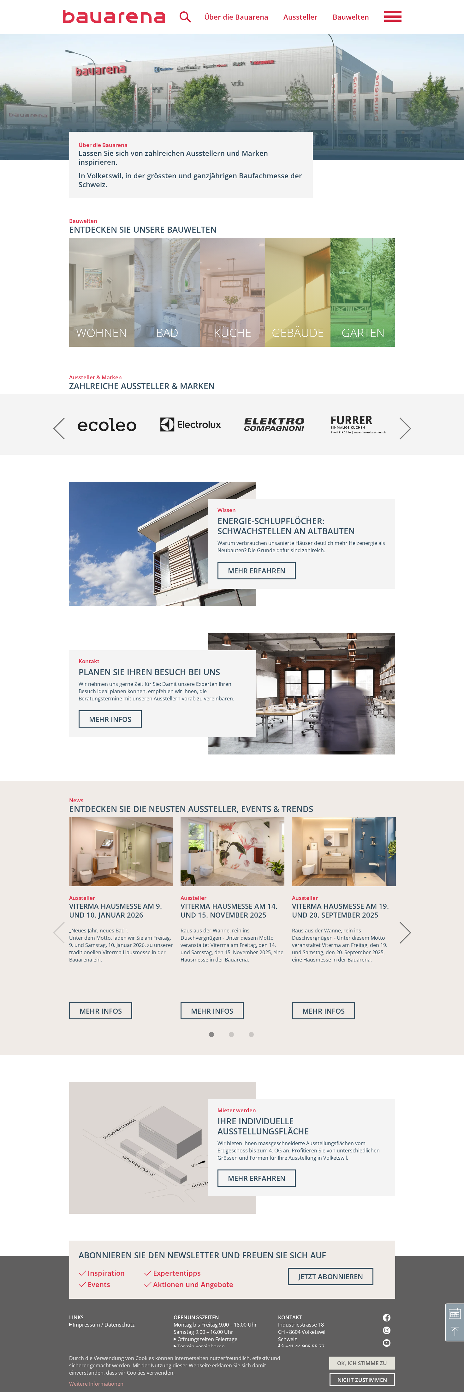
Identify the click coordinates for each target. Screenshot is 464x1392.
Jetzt (330, 1276)
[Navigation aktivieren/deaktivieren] (393, 16)
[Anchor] (65, 229)
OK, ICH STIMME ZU (362, 1363)
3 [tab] (251, 1034)
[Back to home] (114, 16)
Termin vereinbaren (201, 1346)
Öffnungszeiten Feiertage (207, 1339)
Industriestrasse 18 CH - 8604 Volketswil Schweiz (301, 1332)
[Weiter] (404, 424)
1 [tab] (211, 1034)
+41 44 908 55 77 (304, 1346)
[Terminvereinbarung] (454, 1312)
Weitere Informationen (96, 1383)
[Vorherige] (59, 424)
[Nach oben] (454, 1331)
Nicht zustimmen (362, 1379)
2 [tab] (231, 1034)
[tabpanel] (121, 918)
